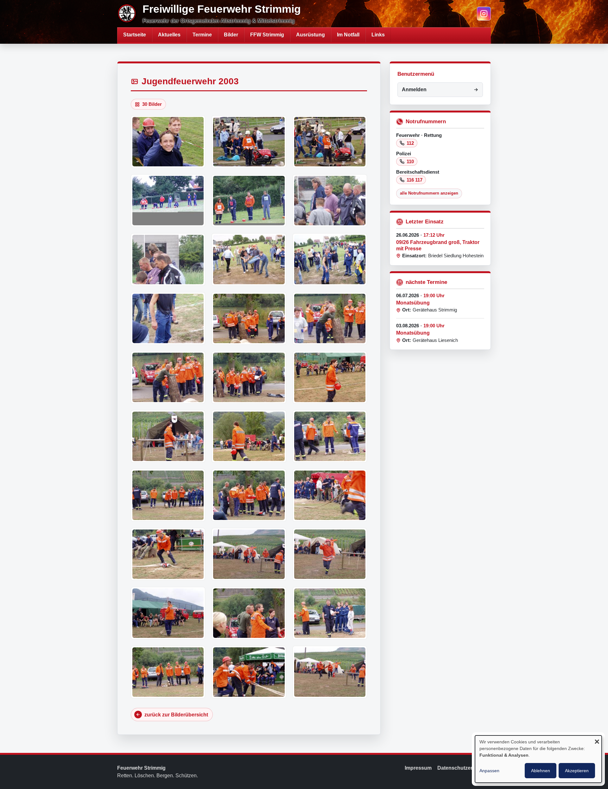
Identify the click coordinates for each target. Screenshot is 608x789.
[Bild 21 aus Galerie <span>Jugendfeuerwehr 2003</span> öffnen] (330, 495)
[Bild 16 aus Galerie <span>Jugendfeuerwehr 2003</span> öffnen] (168, 436)
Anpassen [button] (489, 770)
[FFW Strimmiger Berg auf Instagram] (484, 14)
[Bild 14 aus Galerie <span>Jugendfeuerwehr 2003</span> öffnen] (249, 377)
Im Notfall (348, 34)
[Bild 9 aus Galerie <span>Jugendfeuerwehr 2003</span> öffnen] (330, 259)
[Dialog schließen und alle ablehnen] (597, 742)
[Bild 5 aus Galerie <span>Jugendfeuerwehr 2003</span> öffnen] (249, 200)
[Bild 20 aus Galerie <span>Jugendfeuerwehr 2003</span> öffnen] (249, 495)
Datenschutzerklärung (464, 768)
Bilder (231, 34)
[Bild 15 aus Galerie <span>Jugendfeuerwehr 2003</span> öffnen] (330, 377)
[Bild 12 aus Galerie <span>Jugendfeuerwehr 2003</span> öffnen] (330, 318)
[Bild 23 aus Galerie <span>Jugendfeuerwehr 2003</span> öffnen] (249, 554)
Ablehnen (540, 770)
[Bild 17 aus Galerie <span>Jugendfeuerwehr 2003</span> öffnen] (249, 436)
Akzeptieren (577, 770)
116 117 (414, 180)
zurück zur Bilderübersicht (176, 714)
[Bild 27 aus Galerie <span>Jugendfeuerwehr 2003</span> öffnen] (330, 613)
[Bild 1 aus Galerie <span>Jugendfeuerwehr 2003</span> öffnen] (168, 141)
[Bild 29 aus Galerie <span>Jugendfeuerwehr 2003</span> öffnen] (249, 672)
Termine (202, 34)
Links (378, 34)
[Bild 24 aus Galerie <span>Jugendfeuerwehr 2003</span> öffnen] (330, 554)
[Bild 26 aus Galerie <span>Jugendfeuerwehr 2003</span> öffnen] (249, 613)
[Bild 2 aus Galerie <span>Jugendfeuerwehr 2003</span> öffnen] (249, 141)
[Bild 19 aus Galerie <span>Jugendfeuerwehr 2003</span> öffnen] (168, 495)
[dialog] (538, 759)
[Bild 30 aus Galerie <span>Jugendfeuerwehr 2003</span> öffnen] (330, 672)
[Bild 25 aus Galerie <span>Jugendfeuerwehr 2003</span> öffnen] (168, 613)
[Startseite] (127, 13)
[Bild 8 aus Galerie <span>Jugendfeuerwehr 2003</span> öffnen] (249, 259)
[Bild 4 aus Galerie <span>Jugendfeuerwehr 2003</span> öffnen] (168, 200)
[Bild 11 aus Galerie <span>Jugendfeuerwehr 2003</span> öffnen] (249, 318)
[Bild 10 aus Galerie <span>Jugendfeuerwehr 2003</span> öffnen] (168, 318)
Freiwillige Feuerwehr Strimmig (221, 9)
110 (410, 161)
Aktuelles (169, 34)
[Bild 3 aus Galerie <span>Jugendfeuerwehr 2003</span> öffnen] (330, 141)
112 (410, 143)
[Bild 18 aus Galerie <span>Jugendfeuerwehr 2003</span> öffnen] (330, 436)
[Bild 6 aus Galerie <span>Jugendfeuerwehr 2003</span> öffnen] (330, 200)
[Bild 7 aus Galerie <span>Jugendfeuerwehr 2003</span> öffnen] (168, 259)
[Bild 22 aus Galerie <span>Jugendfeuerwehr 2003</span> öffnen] (168, 554)
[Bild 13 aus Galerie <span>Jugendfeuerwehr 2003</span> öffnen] (168, 377)
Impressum (418, 768)
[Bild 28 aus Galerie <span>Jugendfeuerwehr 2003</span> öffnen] (168, 672)
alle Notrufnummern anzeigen (429, 193)
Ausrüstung (310, 34)
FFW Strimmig (267, 34)
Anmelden (414, 89)
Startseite (134, 34)
